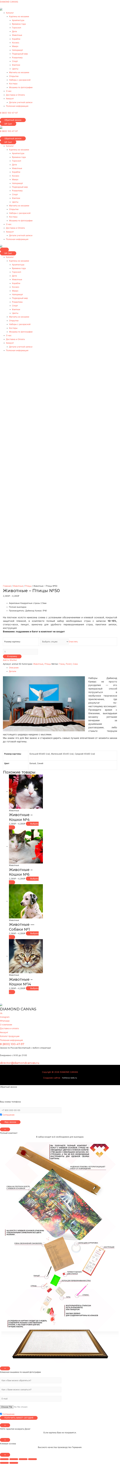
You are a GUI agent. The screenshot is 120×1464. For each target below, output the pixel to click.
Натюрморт (17, 50)
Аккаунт (10, 98)
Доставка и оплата (9, 1028)
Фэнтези (16, 65)
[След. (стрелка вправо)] (13, 1463)
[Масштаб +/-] (32, 1459)
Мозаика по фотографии (20, 87)
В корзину (12, 656)
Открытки (13, 76)
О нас (9, 91)
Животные (17, 35)
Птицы (28, 586)
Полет (69, 664)
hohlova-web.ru (69, 1078)
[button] (13, 120)
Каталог (10, 13)
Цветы (15, 69)
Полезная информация (17, 106)
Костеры (13, 83)
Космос (15, 42)
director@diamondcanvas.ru (19, 1063)
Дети (14, 31)
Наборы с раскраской (19, 80)
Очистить (73, 641)
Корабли (16, 39)
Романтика (17, 57)
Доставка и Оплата (15, 95)
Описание (14, 667)
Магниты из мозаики (19, 72)
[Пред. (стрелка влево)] (4, 1463)
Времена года (19, 24)
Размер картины (12, 641)
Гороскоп (16, 27)
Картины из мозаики (19, 16)
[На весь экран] (23, 1459)
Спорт (15, 61)
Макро (15, 46)
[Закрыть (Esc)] (4, 1459)
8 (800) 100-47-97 (9, 113)
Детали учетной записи (20, 102)
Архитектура (18, 20)
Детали (12, 671)
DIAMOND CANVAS (9, 2)
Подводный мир (20, 54)
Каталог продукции (9, 1036)
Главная (7, 586)
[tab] (63, 668)
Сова (75, 664)
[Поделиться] (13, 1459)
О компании (6, 1024)
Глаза (62, 664)
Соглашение (8, 1115)
